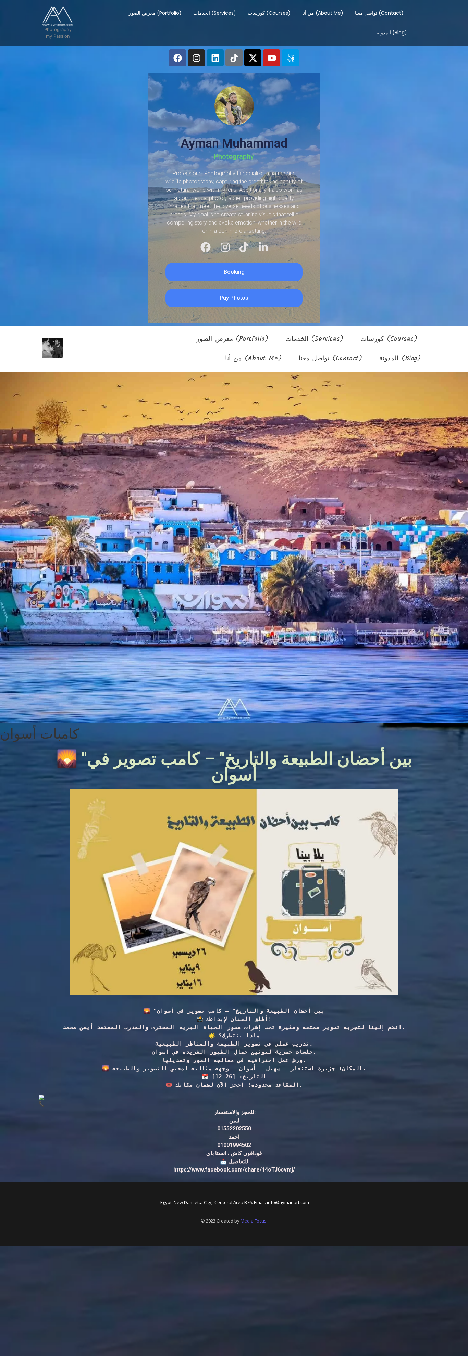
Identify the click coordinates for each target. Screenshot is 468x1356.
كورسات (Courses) (269, 13)
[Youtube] (271, 57)
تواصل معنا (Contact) (379, 13)
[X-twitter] (252, 57)
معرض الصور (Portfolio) (155, 13)
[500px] (290, 57)
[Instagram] (196, 57)
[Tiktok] (234, 57)
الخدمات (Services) (214, 13)
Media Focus (254, 1221)
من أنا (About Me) (322, 13)
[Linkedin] (215, 57)
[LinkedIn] (263, 247)
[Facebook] (177, 57)
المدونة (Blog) (392, 32)
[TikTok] (243, 247)
